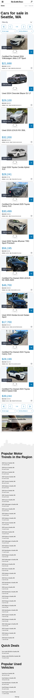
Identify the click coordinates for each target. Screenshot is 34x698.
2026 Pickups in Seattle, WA (9, 620)
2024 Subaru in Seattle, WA (8, 537)
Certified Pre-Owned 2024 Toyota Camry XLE (16, 353)
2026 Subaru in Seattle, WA (8, 634)
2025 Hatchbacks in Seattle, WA (10, 583)
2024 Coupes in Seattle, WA (9, 615)
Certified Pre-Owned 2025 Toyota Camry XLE (16, 205)
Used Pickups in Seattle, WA (9, 688)
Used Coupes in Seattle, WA (9, 692)
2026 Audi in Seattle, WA (8, 638)
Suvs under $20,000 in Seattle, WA (10, 652)
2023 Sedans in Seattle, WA (9, 546)
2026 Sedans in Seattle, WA (9, 574)
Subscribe (31, 5)
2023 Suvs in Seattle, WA (8, 473)
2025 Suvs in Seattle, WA (8, 463)
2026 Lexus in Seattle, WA (8, 588)
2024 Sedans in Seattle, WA (9, 486)
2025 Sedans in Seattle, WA (9, 519)
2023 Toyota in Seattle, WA (8, 523)
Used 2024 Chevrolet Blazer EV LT (16, 93)
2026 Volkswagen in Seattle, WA (10, 624)
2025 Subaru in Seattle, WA (8, 514)
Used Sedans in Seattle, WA (9, 678)
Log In (26, 5)
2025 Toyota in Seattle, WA (8, 482)
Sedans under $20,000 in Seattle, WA (11, 657)
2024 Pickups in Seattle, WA (9, 555)
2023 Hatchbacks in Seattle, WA (10, 551)
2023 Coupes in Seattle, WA (9, 629)
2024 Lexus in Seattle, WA (8, 500)
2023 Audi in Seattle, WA (8, 532)
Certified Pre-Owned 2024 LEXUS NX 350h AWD (16, 279)
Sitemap (17, 696)
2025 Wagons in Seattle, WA (9, 606)
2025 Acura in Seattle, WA (8, 565)
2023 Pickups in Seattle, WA (9, 601)
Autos (3, 6)
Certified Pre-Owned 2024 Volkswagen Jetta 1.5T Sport (14, 57)
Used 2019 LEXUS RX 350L (13, 130)
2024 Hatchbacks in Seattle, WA (10, 592)
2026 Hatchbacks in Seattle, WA (10, 611)
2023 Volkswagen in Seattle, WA (10, 542)
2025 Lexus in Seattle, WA (8, 528)
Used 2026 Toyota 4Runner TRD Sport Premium (15, 242)
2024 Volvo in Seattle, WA (8, 578)
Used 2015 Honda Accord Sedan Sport (15, 316)
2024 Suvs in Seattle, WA (8, 468)
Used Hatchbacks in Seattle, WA (10, 683)
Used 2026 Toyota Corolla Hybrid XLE (15, 168)
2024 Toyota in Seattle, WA (8, 477)
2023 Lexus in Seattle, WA (8, 509)
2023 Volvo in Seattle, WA (8, 569)
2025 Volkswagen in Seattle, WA (10, 505)
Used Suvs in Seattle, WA (8, 674)
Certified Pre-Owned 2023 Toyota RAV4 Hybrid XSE (16, 390)
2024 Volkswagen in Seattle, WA (10, 560)
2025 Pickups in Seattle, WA (9, 597)
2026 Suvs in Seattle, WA (8, 491)
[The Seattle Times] (17, 2)
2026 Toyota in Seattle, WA (8, 496)
